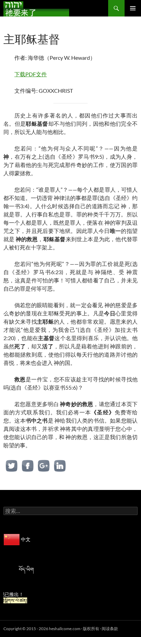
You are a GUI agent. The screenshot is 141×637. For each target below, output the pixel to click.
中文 (25, 539)
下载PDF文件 (30, 74)
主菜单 (133, 8)
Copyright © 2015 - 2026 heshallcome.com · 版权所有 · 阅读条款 (60, 628)
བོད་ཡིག (26, 569)
